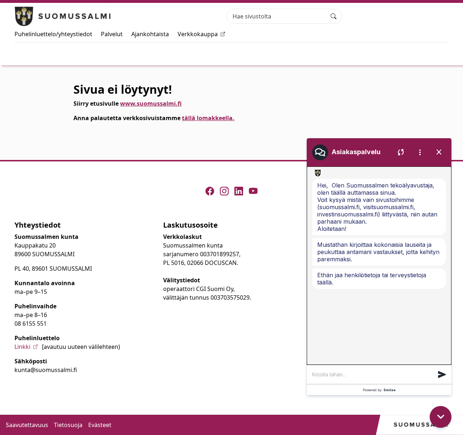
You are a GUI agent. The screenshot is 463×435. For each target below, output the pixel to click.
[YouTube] (253, 191)
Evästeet (99, 425)
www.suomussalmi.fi (151, 103)
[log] (379, 265)
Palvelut (112, 34)
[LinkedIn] (238, 191)
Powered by (379, 390)
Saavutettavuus (27, 425)
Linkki (22, 347)
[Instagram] (224, 191)
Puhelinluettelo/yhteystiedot (53, 34)
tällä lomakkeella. (208, 118)
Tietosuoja (68, 425)
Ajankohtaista (150, 34)
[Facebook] (209, 191)
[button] (442, 374)
